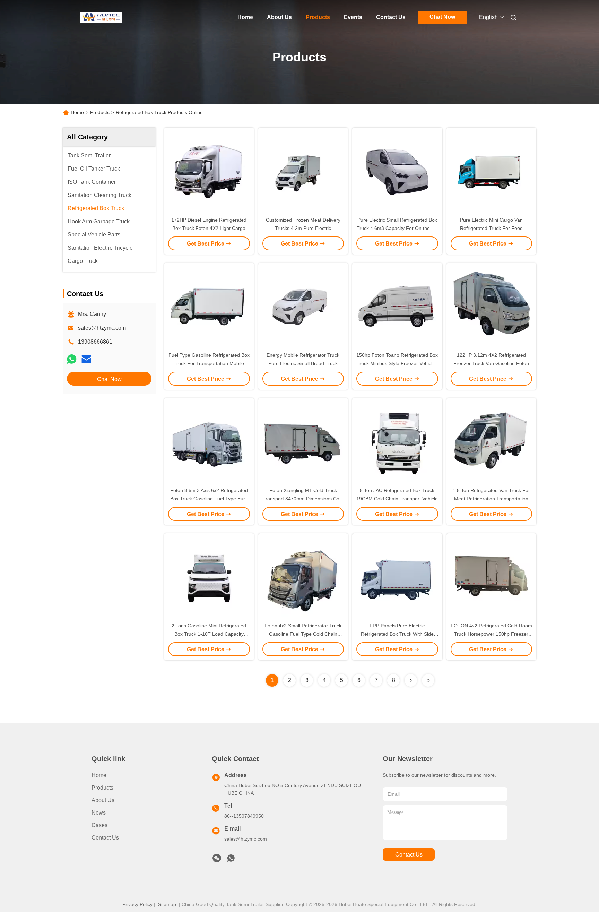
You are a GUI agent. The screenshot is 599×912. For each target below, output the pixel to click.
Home (245, 17)
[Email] (86, 359)
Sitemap (167, 904)
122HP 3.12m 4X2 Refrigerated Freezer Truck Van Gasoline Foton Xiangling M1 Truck (491, 363)
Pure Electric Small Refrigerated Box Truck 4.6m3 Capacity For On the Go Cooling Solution (397, 228)
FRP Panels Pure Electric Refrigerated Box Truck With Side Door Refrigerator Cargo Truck (397, 634)
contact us (409, 855)
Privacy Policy (137, 904)
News (99, 813)
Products (318, 17)
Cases (99, 825)
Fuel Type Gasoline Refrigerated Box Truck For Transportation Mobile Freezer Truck (209, 363)
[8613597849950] (231, 860)
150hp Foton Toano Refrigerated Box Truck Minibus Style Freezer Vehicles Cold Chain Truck (397, 363)
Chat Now (442, 17)
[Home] (101, 17)
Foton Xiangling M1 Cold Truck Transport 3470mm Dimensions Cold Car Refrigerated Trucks (303, 499)
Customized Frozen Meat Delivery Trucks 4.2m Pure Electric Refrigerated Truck (303, 228)
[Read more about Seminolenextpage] (411, 680)
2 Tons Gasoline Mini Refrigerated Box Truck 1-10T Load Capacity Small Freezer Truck (209, 634)
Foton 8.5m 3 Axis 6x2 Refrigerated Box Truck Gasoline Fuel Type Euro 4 (209, 499)
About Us (279, 17)
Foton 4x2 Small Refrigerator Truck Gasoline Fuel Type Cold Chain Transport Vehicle (302, 634)
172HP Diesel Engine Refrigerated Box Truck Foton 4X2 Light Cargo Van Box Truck (208, 228)
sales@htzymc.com (102, 328)
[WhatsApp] (72, 359)
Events (353, 17)
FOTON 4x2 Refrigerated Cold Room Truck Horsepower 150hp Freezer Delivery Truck (491, 634)
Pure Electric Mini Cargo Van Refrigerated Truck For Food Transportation (491, 228)
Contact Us (391, 17)
